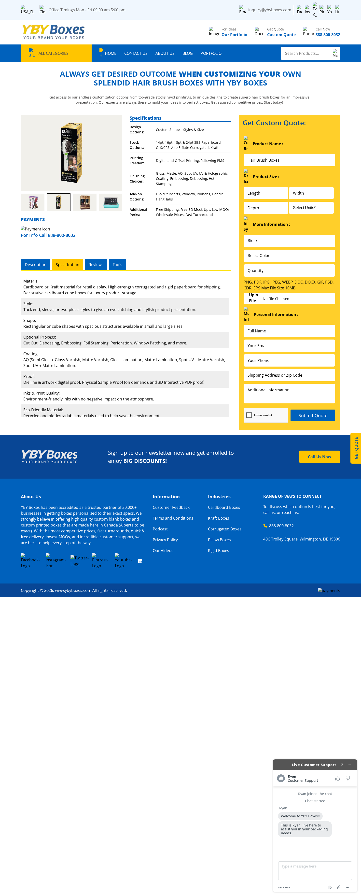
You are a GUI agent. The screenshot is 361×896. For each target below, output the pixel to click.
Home (110, 53)
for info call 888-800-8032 (48, 235)
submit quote (313, 415)
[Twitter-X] (315, 10)
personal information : (276, 314)
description (35, 264)
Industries (219, 496)
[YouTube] (329, 10)
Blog (187, 53)
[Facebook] (299, 10)
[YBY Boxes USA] (54, 32)
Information (166, 496)
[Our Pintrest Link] (102, 561)
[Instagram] (307, 10)
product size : (266, 176)
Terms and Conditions (173, 518)
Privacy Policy (165, 539)
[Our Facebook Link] (31, 561)
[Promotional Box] (71, 153)
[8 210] (58, 202)
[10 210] (111, 202)
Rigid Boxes (218, 550)
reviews (96, 264)
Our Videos (163, 550)
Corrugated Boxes (224, 529)
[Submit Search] (335, 53)
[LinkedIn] (337, 10)
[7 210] (32, 202)
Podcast (160, 529)
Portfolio (211, 53)
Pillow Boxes (219, 539)
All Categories (54, 53)
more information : (271, 224)
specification (67, 264)
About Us (165, 53)
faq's (117, 264)
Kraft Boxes (218, 518)
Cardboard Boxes (224, 507)
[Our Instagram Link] (56, 561)
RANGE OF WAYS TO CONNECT (292, 496)
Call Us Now (319, 456)
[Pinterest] (321, 10)
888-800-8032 (281, 525)
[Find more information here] (315, 825)
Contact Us (136, 53)
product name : (268, 143)
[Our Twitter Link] (79, 561)
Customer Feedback (171, 507)
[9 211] (85, 202)
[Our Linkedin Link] (140, 561)
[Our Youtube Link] (125, 561)
